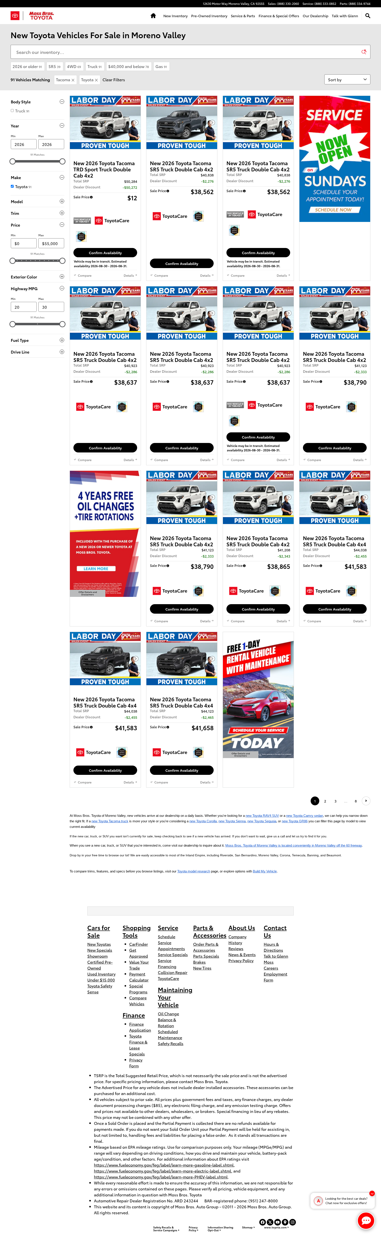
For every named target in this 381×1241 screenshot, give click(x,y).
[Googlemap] (285, 1222)
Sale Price (81, 196)
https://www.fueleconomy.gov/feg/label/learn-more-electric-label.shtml (162, 1170)
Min (13, 136)
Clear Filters (114, 79)
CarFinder (138, 944)
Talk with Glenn (345, 15)
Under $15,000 (101, 979)
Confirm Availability (105, 252)
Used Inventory (101, 973)
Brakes (199, 962)
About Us (241, 927)
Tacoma (63, 79)
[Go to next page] (366, 800)
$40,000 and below (128, 66)
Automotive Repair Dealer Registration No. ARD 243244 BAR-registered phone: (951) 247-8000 (186, 1200)
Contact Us (275, 931)
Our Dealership (315, 15)
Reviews (235, 948)
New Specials (99, 950)
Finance (134, 1014)
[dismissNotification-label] (372, 1193)
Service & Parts (243, 15)
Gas (161, 66)
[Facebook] (262, 1222)
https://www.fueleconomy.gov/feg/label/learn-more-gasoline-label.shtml (164, 1164)
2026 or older (27, 66)
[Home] (17, 15)
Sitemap (247, 1227)
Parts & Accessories (209, 931)
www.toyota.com (275, 1227)
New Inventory (175, 15)
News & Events (242, 954)
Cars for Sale (98, 931)
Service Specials (173, 954)
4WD (74, 66)
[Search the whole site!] (367, 15)
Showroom (97, 956)
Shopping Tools (137, 931)
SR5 (54, 66)
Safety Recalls (170, 1043)
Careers (271, 967)
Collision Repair (172, 972)
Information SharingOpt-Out (220, 1228)
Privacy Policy (241, 960)
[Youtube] (277, 1222)
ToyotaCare (168, 978)
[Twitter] (270, 1222)
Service (168, 927)
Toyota (87, 79)
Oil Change (168, 1013)
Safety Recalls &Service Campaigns (165, 1228)
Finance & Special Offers (279, 15)
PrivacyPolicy (193, 1228)
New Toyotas (99, 944)
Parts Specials (206, 956)
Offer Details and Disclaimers (87, 593)
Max (41, 136)
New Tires (202, 967)
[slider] (12, 161)
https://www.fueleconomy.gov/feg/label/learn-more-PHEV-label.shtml (161, 1176)
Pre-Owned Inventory (209, 15)
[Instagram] (292, 1222)
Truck (95, 66)
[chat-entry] (366, 1221)
